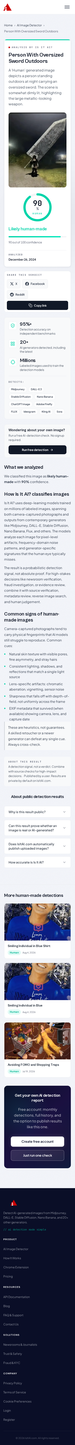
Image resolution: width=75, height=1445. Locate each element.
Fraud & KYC (11, 1363)
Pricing (8, 1276)
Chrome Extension (16, 1267)
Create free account (37, 1141)
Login (7, 1410)
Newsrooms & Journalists (20, 1344)
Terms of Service (14, 1392)
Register (9, 1419)
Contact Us (11, 1324)
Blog (6, 1306)
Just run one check (37, 1155)
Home (8, 25)
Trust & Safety (12, 1353)
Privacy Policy (12, 1383)
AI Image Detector (29, 25)
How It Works (12, 1258)
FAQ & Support (13, 1315)
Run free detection (35, 450)
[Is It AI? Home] (7, 7)
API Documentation (16, 1297)
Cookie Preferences (17, 1401)
